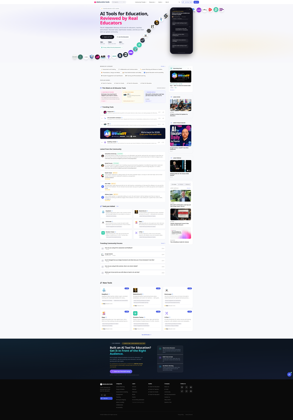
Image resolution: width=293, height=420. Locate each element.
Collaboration (119, 405)
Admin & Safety (120, 402)
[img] (106, 113)
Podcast (134, 389)
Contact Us (167, 397)
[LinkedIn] (182, 387)
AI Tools (166, 389)
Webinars (134, 392)
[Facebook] (190, 391)
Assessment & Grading (122, 392)
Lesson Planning (120, 386)
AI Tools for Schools (153, 392)
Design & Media (120, 389)
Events (134, 397)
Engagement (119, 394)
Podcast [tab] (181, 184)
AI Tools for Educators (153, 394)
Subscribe (105, 398)
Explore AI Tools (108, 37)
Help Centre (167, 399)
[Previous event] (186, 68)
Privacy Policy (181, 414)
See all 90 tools (146, 334)
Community (167, 392)
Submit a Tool (167, 402)
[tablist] (180, 184)
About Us (166, 386)
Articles (134, 386)
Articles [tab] (174, 184)
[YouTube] (190, 387)
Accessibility (119, 407)
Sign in (196, 2)
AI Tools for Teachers (153, 389)
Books (133, 394)
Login (105, 395)
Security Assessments (169, 394)
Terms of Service (189, 414)
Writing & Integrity (121, 399)
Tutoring (118, 397)
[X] (186, 387)
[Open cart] (179, 2)
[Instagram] (186, 391)
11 (163, 142)
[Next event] (190, 68)
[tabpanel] (180, 215)
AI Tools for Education (153, 386)
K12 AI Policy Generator (138, 399)
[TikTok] (182, 391)
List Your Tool (188, 2)
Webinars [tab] (188, 184)
